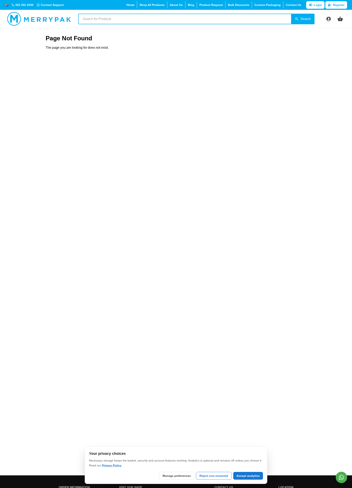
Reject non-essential (213, 475)
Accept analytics (248, 475)
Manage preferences (177, 475)
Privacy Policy (111, 465)
